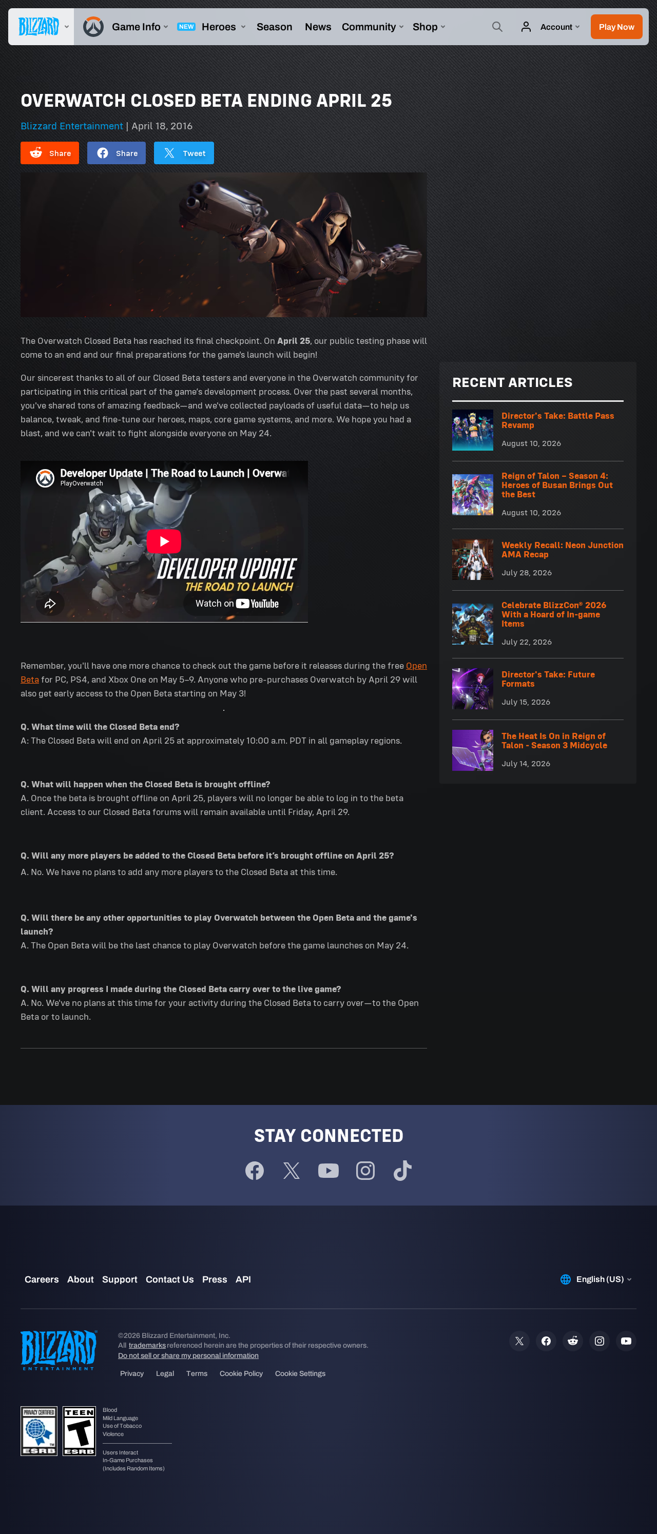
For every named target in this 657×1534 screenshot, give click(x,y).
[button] (617, 26)
